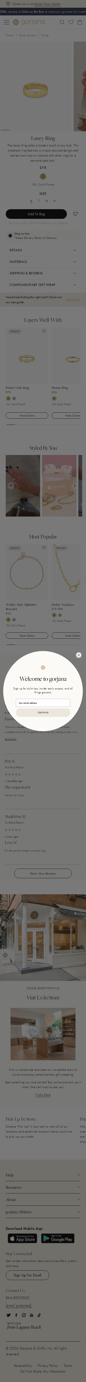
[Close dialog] (78, 655)
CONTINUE (43, 712)
